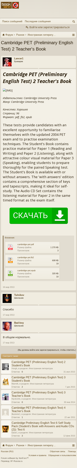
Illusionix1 (16, 414)
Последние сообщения (38, 21)
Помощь (72, 451)
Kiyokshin (16, 399)
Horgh (14, 368)
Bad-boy (19, 322)
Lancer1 (18, 58)
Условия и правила (37, 455)
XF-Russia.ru (16, 461)
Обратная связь (57, 451)
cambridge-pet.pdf (25, 244)
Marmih (15, 384)
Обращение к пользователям (62, 455)
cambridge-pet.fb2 (25, 257)
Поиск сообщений (12, 21)
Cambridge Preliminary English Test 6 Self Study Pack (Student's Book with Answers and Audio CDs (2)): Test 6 (43, 426)
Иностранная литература (41, 368)
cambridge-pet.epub (26, 270)
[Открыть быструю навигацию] (73, 34)
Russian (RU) (7, 451)
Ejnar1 (14, 432)
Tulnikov (19, 295)
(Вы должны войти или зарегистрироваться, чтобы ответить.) (47, 350)
